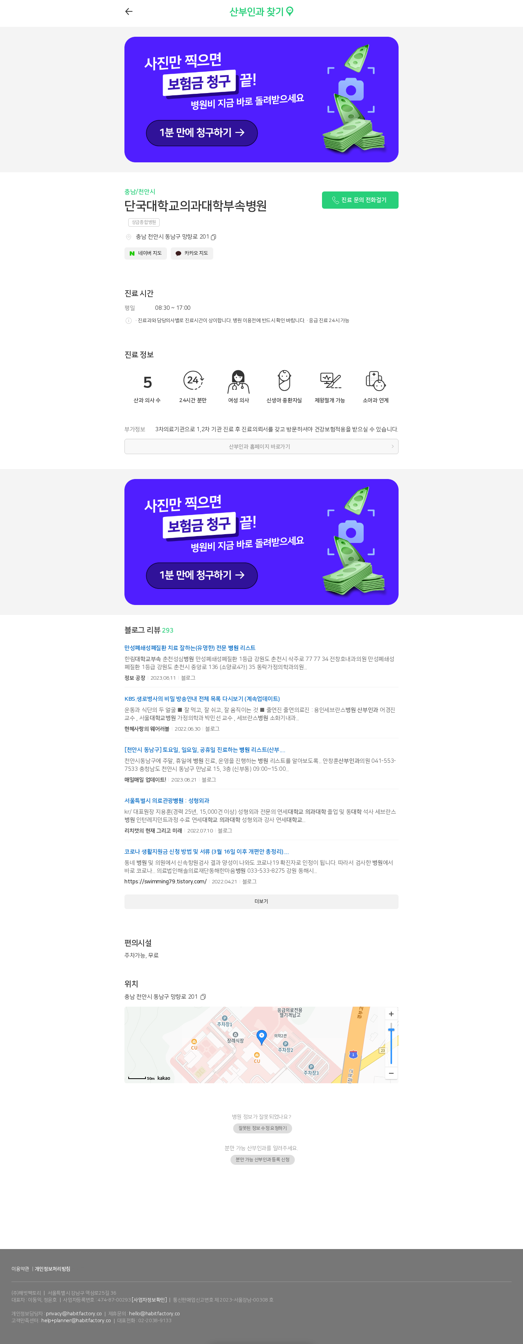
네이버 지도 (150, 253)
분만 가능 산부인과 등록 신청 (262, 1159)
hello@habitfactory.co (154, 1313)
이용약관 (20, 1269)
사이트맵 (81, 1269)
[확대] (391, 1014)
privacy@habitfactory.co (74, 1313)
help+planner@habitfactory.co (76, 1320)
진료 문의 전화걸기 (364, 200)
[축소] (391, 1073)
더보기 (261, 901)
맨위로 (512, 1323)
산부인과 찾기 (246, 10)
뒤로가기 (129, 11)
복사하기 (212, 237)
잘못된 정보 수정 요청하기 (263, 1128)
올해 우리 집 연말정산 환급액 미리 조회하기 (262, 1240)
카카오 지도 (196, 253)
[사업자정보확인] (149, 1300)
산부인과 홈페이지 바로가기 (259, 447)
